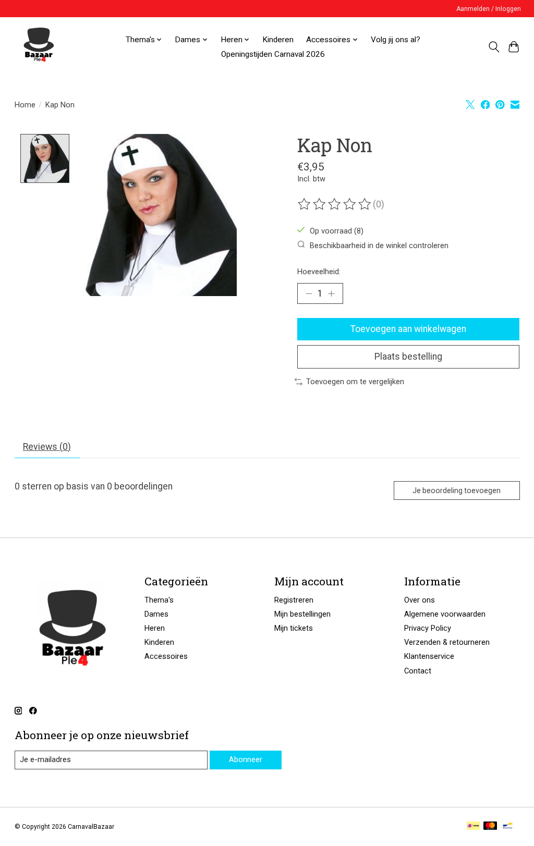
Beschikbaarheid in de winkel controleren (379, 245)
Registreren (293, 600)
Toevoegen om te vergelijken (355, 381)
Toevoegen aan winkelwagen (408, 329)
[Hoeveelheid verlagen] (308, 293)
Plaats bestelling (408, 356)
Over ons (419, 600)
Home (25, 104)
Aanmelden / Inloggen (488, 9)
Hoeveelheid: (319, 271)
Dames (156, 614)
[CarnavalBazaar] (39, 47)
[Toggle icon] (493, 47)
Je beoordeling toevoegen (456, 490)
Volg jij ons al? (395, 39)
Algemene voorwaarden (445, 614)
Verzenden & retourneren (447, 642)
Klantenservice (429, 656)
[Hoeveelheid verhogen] (331, 293)
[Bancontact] (507, 826)
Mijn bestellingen (302, 614)
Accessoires (166, 656)
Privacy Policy (427, 628)
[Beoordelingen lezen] (335, 204)
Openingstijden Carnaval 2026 (273, 54)
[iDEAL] (473, 826)
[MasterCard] (490, 826)
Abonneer (245, 759)
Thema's (159, 600)
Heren (154, 628)
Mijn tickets (293, 628)
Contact (417, 671)
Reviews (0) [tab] (47, 447)
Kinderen (278, 39)
